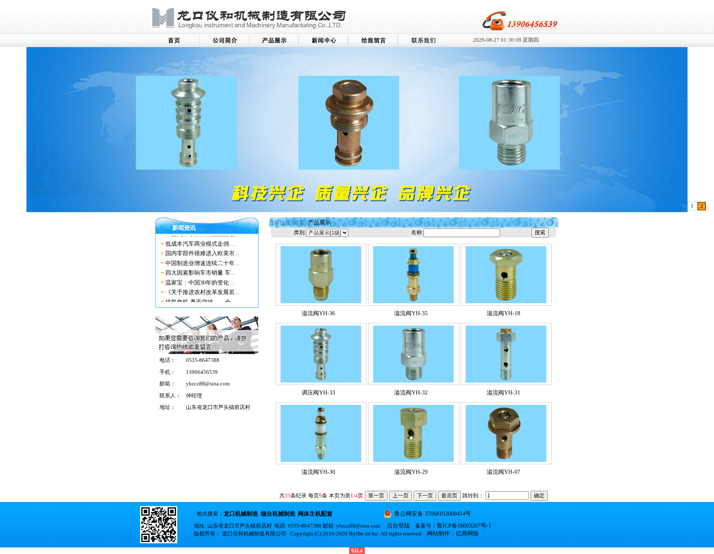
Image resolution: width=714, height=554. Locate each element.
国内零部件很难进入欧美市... (202, 248)
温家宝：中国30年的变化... (199, 277)
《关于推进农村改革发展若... (202, 287)
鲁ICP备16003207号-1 (464, 526)
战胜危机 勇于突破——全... (200, 296)
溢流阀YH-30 (318, 472)
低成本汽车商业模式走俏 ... (200, 238)
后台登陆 (398, 526)
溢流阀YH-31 (503, 393)
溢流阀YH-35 (411, 313)
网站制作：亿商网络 (453, 533)
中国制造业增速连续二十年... (202, 257)
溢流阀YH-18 (503, 313)
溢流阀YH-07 (503, 472)
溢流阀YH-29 (411, 472)
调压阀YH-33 (318, 393)
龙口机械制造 (241, 514)
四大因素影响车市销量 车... (200, 267)
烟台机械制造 (278, 514)
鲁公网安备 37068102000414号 (432, 514)
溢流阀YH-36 (318, 313)
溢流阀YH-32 (411, 393)
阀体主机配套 (315, 514)
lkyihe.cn (359, 533)
